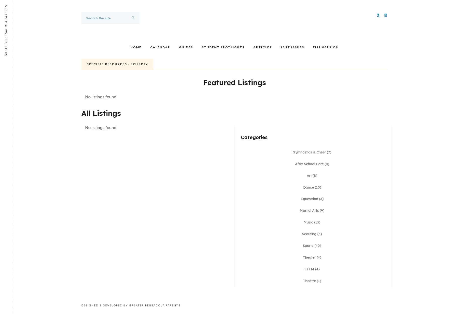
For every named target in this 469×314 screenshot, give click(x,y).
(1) (312, 281)
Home (135, 47)
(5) (312, 234)
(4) (312, 257)
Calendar (160, 47)
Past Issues (292, 47)
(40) (312, 245)
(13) (312, 222)
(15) (312, 187)
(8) (312, 164)
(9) (312, 210)
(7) (312, 152)
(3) (312, 199)
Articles (262, 47)
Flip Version (326, 47)
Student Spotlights (223, 47)
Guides (186, 47)
